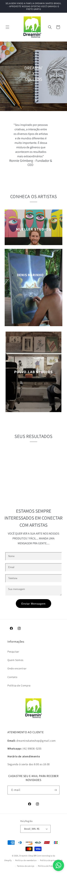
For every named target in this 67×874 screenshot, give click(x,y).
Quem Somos (15, 660)
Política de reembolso (26, 860)
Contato (12, 677)
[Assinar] (55, 790)
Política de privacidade (51, 860)
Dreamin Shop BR (27, 855)
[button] (7, 27)
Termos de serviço (25, 866)
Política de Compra (19, 685)
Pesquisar (13, 651)
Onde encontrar (16, 668)
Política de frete (46, 866)
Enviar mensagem (33, 603)
